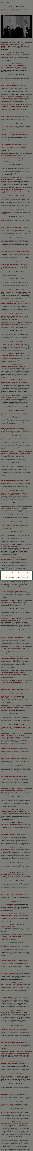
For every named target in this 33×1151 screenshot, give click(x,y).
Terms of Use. (24, 577)
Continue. (22, 575)
